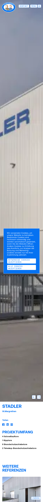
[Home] (9, 7)
